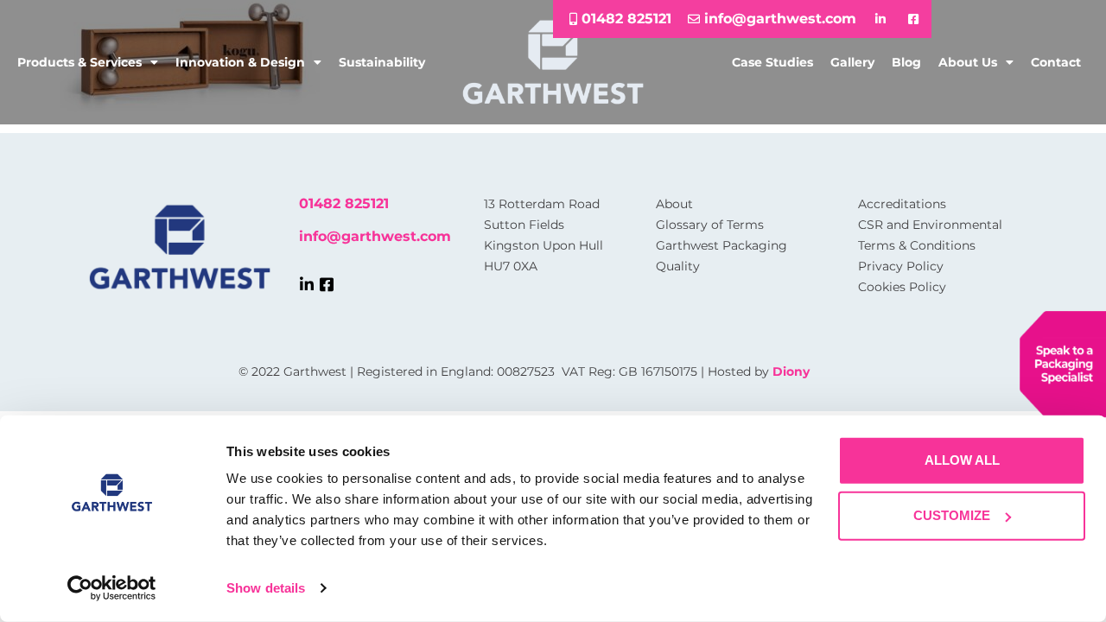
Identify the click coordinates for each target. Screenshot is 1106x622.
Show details (265, 588)
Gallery (852, 62)
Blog (906, 62)
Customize (951, 515)
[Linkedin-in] (307, 284)
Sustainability (382, 62)
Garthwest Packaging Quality (721, 256)
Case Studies (772, 62)
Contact (1056, 62)
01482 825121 (344, 203)
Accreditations (902, 204)
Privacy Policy (901, 266)
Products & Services (79, 62)
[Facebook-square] (326, 284)
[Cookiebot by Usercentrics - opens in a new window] (112, 588)
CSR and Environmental (930, 224)
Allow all (962, 460)
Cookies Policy (902, 287)
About (674, 204)
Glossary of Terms (710, 224)
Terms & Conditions (917, 245)
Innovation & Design (240, 62)
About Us (967, 62)
